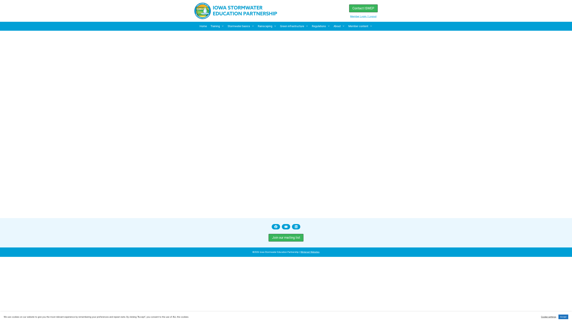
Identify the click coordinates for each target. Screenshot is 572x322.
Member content (358, 26)
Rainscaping (265, 26)
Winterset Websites (310, 252)
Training (215, 26)
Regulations (319, 26)
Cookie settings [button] (548, 317)
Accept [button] (563, 317)
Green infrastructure (292, 26)
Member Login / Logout (363, 16)
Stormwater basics (239, 26)
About (337, 26)
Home (203, 26)
